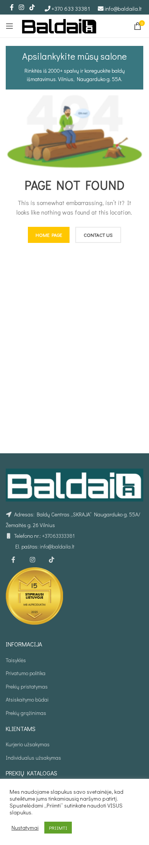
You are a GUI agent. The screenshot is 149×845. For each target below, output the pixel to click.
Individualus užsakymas (33, 757)
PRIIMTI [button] (58, 827)
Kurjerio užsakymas (28, 744)
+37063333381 (58, 535)
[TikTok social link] (32, 7)
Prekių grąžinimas (26, 712)
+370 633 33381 (71, 8)
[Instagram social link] (21, 7)
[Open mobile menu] (9, 26)
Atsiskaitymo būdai (27, 699)
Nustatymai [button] (25, 827)
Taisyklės (16, 660)
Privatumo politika (25, 673)
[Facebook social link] (11, 7)
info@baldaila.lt (123, 8)
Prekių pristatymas (27, 686)
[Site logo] (59, 25)
